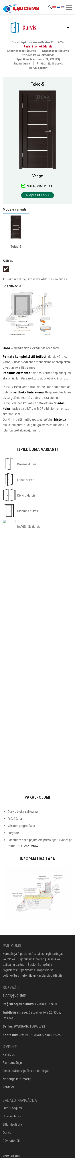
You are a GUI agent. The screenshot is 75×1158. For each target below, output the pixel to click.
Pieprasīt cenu (37, 195)
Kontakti (8, 1087)
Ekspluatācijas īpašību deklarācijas (26, 1071)
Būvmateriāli (11, 1141)
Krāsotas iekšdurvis (55, 51)
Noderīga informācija (17, 1079)
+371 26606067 (27, 846)
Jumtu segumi (12, 1108)
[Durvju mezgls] (37, 893)
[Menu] (68, 7)
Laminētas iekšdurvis (21, 51)
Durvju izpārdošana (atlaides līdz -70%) (38, 42)
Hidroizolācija (12, 1116)
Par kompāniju (12, 1063)
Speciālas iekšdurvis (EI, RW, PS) (38, 59)
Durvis (29, 27)
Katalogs (9, 1054)
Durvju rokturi (38, 68)
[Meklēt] (48, 7)
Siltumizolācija (12, 1124)
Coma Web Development (11, 1156)
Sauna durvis (22, 63)
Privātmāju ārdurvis (50, 63)
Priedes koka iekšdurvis (38, 55)
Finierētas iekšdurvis (38, 46)
